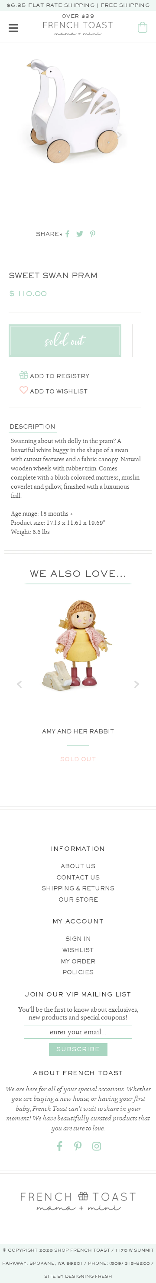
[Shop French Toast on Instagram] (96, 1148)
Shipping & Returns (78, 888)
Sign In (78, 939)
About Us (78, 866)
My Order (78, 961)
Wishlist (78, 950)
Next (119, 135)
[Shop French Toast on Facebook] (59, 1148)
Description (32, 426)
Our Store (78, 899)
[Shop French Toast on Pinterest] (78, 1148)
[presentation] (19, 684)
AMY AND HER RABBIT (78, 731)
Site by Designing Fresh (78, 1276)
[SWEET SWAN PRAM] (72, 111)
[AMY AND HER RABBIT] (78, 645)
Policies (78, 972)
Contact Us (78, 877)
